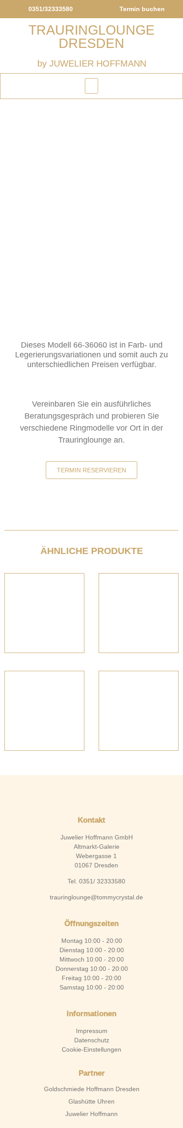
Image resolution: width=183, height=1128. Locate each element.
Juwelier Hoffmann (91, 1113)
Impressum (91, 1030)
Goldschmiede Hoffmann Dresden (91, 1088)
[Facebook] (76, 793)
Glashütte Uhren (91, 1101)
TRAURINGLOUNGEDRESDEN (91, 37)
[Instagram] (106, 793)
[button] (91, 86)
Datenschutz (91, 1040)
